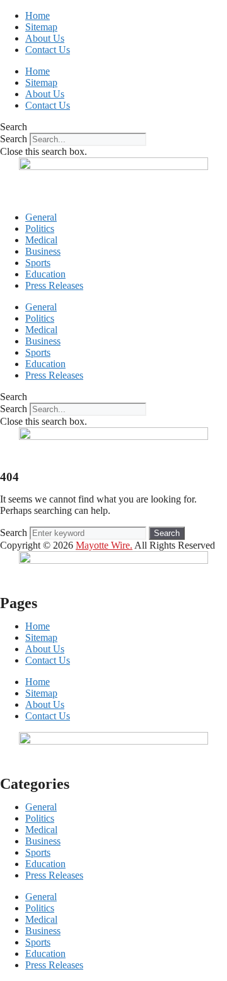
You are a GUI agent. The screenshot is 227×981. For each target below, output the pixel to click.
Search (13, 138)
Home (37, 15)
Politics (39, 228)
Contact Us (47, 49)
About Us (44, 38)
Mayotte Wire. (104, 545)
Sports (37, 262)
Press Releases (54, 285)
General (41, 217)
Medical (41, 240)
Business (43, 251)
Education (45, 274)
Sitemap (41, 26)
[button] (113, 127)
